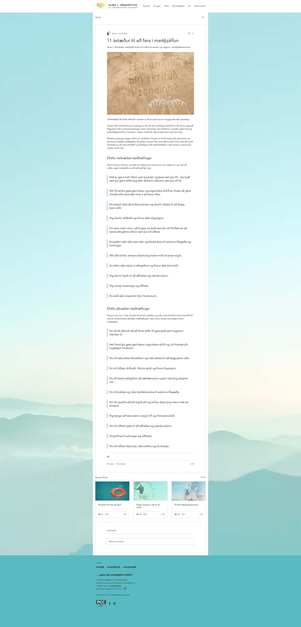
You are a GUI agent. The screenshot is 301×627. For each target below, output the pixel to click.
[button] (203, 17)
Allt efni (98, 17)
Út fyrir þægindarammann (186, 504)
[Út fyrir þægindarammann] (189, 491)
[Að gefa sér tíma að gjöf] (112, 491)
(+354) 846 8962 (115, 586)
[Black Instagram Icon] (114, 603)
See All (203, 477)
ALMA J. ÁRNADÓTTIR (123, 5)
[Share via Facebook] (108, 457)
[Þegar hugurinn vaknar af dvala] (151, 491)
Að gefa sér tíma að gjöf (109, 504)
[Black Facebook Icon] (109, 603)
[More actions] (192, 33)
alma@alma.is (129, 583)
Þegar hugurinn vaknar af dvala (148, 506)
